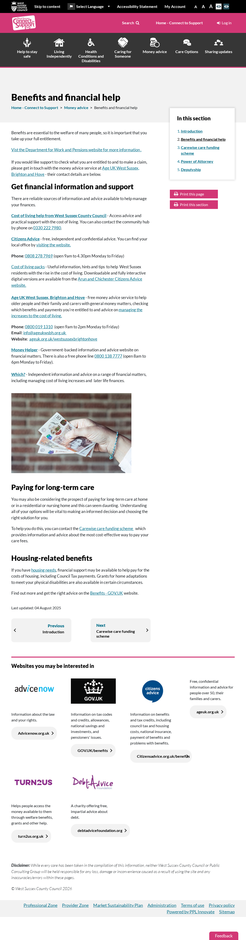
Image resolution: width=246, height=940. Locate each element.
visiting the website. (53, 244)
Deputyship (191, 169)
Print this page (191, 194)
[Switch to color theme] (218, 6)
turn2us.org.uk (30, 836)
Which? (18, 374)
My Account (175, 6)
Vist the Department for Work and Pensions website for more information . (76, 149)
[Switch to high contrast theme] (226, 6)
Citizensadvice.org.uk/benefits (163, 756)
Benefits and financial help (203, 139)
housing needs (43, 570)
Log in (227, 22)
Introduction (192, 131)
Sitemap (227, 911)
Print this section (193, 204)
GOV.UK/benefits (93, 750)
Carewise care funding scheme (106, 528)
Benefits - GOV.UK (106, 593)
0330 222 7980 (47, 227)
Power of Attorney (197, 161)
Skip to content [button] (47, 6)
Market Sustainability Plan (118, 905)
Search (128, 22)
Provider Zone (75, 905)
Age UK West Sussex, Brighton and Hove (48, 297)
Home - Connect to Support (179, 22)
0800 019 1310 (39, 326)
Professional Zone (40, 905)
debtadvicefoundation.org (100, 830)
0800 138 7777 (108, 356)
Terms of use (192, 905)
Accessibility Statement (137, 6)
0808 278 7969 (39, 255)
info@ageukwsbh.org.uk (45, 332)
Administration (162, 905)
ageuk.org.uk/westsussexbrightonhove (63, 339)
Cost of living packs (28, 266)
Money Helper (24, 349)
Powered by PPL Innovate (191, 911)
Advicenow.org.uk (33, 733)
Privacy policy (222, 905)
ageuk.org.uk (208, 711)
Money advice (76, 107)
